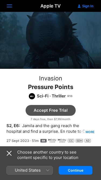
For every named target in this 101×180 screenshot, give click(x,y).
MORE (90, 132)
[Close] (9, 153)
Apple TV (50, 6)
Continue (75, 170)
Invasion (50, 78)
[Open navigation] (13, 6)
